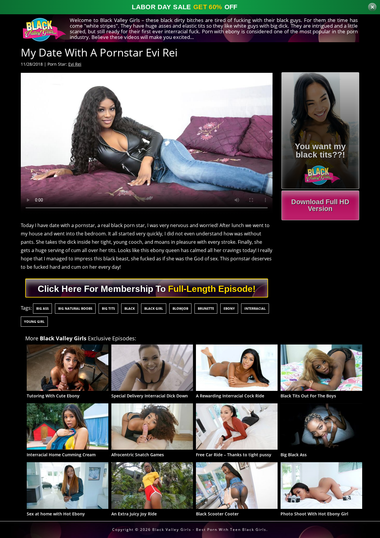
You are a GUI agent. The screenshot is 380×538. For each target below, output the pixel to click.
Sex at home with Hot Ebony (56, 514)
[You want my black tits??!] (320, 173)
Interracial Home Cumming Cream (61, 454)
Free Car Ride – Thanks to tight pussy (233, 454)
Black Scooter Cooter (217, 514)
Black (129, 308)
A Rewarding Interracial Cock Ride (230, 396)
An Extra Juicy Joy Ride (134, 514)
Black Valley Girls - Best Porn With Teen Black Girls (209, 529)
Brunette (206, 308)
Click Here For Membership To (147, 289)
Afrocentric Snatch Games (137, 454)
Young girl (34, 321)
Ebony (229, 308)
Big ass (42, 308)
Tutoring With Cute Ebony (53, 396)
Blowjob (180, 308)
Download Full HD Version (320, 205)
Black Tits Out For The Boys (308, 396)
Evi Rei (74, 64)
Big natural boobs (75, 308)
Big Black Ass (294, 454)
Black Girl (153, 308)
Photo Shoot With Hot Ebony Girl (314, 514)
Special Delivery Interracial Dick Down (149, 396)
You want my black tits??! (320, 150)
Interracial (255, 308)
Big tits (108, 308)
